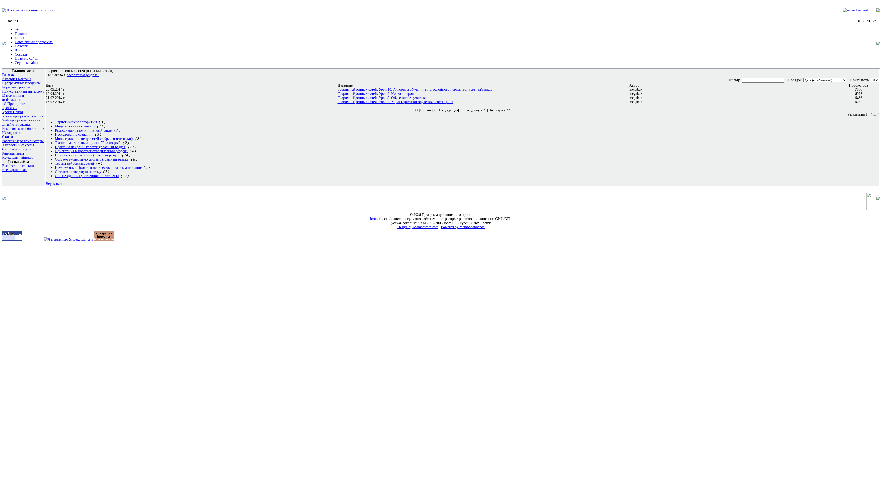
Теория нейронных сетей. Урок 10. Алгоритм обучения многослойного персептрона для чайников (415, 89)
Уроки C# (9, 108)
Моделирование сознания (75, 126)
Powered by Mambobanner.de (463, 227)
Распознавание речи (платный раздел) (85, 130)
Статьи (7, 137)
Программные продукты (21, 83)
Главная (21, 34)
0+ (17, 29)
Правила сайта (26, 58)
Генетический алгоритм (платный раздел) (87, 155)
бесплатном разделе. (83, 75)
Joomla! (375, 219)
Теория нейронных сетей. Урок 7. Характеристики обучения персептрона (395, 102)
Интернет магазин (16, 79)
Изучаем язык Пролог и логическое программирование (98, 167)
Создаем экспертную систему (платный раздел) (92, 159)
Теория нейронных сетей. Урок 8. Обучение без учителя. (382, 98)
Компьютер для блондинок (23, 128)
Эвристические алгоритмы (76, 122)
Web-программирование (21, 120)
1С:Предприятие (15, 104)
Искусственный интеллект (23, 91)
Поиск (20, 38)
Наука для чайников (18, 157)
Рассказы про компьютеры (23, 141)
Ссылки (21, 54)
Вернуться (54, 184)
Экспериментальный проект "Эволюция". (88, 143)
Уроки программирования (22, 116)
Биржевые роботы (16, 87)
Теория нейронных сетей (74, 163)
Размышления (13, 153)
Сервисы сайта (26, 63)
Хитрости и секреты (18, 145)
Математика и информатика (13, 97)
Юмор (19, 50)
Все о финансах (14, 170)
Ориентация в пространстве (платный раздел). (91, 151)
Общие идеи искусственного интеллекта (87, 176)
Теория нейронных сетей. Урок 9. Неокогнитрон (376, 94)
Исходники (11, 133)
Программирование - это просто (32, 10)
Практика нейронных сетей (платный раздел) (90, 147)
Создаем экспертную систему (78, 172)
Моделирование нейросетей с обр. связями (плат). (94, 139)
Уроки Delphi (12, 112)
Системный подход (17, 149)
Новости (21, 46)
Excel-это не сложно (18, 166)
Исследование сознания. (74, 134)
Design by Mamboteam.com (417, 227)
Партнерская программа (34, 42)
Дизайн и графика (16, 124)
